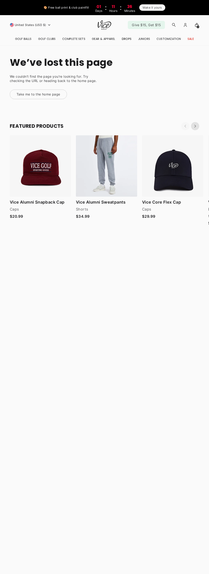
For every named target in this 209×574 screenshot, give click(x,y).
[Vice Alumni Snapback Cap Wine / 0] (40, 166)
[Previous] (185, 126)
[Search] (173, 24)
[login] (185, 24)
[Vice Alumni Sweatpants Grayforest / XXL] (106, 166)
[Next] (195, 126)
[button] (31, 24)
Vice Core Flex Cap (161, 202)
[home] (104, 25)
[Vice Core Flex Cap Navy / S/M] (172, 166)
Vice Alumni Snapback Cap (37, 202)
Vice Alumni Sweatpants (101, 202)
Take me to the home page (38, 94)
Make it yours (152, 7)
